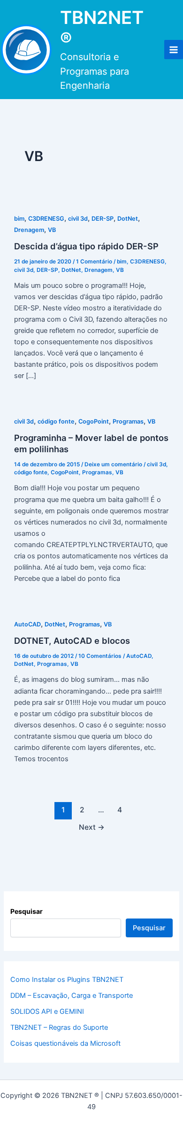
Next (92, 827)
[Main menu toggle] (173, 49)
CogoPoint (93, 421)
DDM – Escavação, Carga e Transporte (71, 995)
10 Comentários (100, 656)
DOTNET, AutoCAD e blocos (72, 640)
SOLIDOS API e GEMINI (47, 1011)
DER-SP (103, 218)
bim (19, 218)
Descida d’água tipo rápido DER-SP (86, 246)
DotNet (127, 218)
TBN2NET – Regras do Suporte (59, 1027)
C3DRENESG (46, 218)
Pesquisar (26, 911)
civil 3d (78, 218)
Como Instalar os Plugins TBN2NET (66, 979)
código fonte (56, 421)
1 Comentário (94, 261)
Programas (128, 421)
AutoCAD (27, 624)
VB (52, 229)
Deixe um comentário (113, 464)
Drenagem (29, 229)
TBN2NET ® (102, 28)
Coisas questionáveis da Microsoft (65, 1043)
